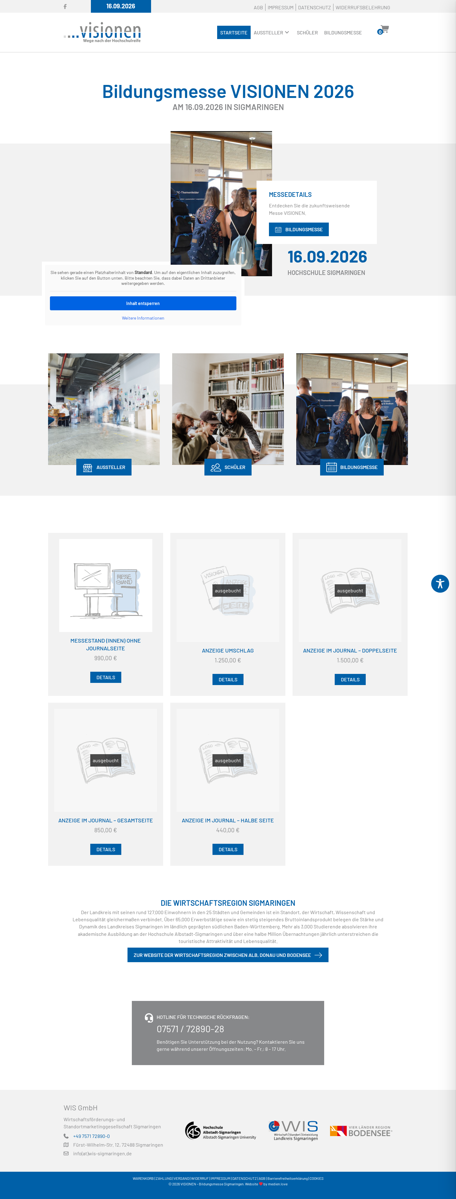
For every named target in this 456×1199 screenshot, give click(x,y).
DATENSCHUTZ (244, 1178)
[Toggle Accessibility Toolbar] (440, 583)
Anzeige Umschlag (228, 650)
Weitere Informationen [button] (143, 318)
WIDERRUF (200, 1178)
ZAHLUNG (164, 1178)
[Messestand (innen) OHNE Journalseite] (105, 585)
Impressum (280, 7)
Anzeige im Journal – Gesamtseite (105, 820)
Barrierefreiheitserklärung (287, 1178)
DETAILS (105, 677)
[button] (287, 32)
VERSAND (181, 1178)
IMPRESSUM (220, 1178)
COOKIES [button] (317, 1178)
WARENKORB (143, 1178)
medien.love (278, 1184)
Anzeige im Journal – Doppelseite (350, 650)
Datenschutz (314, 7)
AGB (258, 7)
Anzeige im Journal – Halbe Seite (228, 820)
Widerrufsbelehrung (363, 7)
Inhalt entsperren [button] (143, 303)
